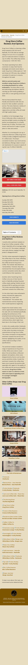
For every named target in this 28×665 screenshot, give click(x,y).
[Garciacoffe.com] (2, 31)
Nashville (12, 35)
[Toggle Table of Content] (18, 232)
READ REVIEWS (14, 223)
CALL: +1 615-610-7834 (14, 185)
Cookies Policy (18, 602)
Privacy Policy (12, 602)
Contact (23, 602)
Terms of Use (5, 602)
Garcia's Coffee (5, 35)
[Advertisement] (14, 15)
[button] (23, 31)
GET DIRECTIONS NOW (14, 180)
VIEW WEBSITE (14, 217)
